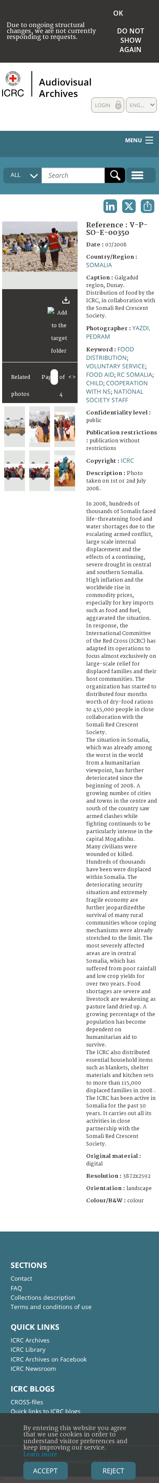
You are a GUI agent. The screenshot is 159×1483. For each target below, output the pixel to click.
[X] (129, 206)
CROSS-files (27, 1402)
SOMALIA (99, 265)
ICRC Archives (30, 1340)
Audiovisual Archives (65, 87)
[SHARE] (147, 206)
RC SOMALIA (134, 374)
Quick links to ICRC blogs (46, 1411)
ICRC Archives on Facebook (48, 1359)
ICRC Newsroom (33, 1368)
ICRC (127, 460)
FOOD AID (100, 374)
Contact (21, 1278)
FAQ (16, 1288)
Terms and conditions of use (51, 1307)
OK (118, 13)
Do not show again (130, 40)
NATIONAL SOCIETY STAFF (114, 395)
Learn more (40, 1454)
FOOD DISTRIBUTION (110, 353)
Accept (45, 1470)
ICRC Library (28, 1349)
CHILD (94, 383)
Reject (113, 1470)
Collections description (43, 1297)
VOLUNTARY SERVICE (115, 366)
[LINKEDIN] (110, 206)
